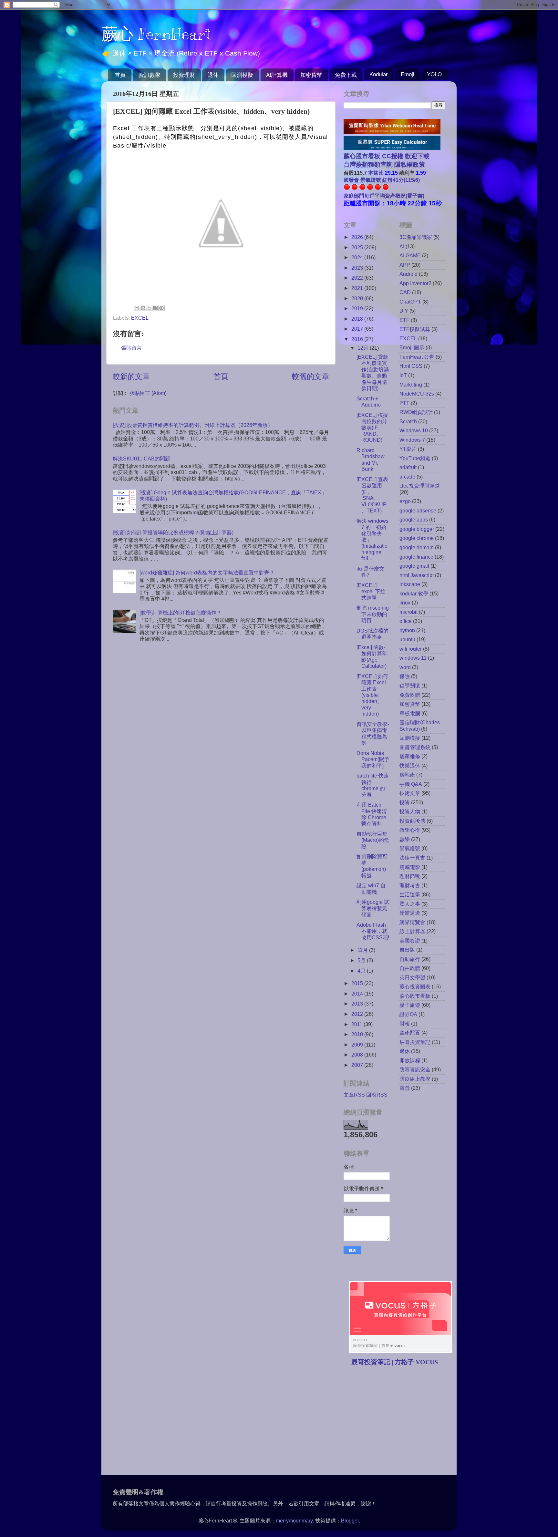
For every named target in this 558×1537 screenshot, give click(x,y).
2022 (357, 278)
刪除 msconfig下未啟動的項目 (372, 614)
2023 (357, 268)
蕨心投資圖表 (414, 986)
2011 (357, 1024)
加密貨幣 (311, 75)
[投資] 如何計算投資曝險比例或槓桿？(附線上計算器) (173, 532)
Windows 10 (413, 430)
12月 (363, 348)
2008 (357, 1054)
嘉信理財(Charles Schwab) (419, 725)
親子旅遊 (409, 1005)
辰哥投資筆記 (414, 1042)
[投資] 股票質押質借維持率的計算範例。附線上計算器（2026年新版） (193, 425)
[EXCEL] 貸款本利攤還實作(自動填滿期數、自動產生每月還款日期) (372, 372)
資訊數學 (149, 75)
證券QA (408, 1014)
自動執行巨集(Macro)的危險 (372, 840)
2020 (357, 298)
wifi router (410, 649)
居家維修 (409, 756)
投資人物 (409, 811)
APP (404, 265)
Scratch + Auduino (368, 401)
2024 (357, 257)
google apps (413, 519)
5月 (362, 960)
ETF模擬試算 (414, 329)
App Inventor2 (415, 283)
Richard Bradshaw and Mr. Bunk (370, 459)
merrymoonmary (294, 1520)
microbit (408, 612)
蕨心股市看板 (414, 996)
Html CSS (410, 366)
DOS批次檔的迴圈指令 (372, 634)
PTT (404, 403)
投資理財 (184, 75)
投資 (404, 802)
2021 (357, 288)
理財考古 (409, 885)
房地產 (407, 775)
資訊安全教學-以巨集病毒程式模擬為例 (372, 733)
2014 (357, 993)
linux (404, 602)
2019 (357, 308)
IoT (403, 375)
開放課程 (409, 1060)
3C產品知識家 (415, 237)
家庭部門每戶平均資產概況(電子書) (384, 196)
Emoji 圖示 (411, 347)
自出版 (407, 950)
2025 (357, 247)
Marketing (410, 384)
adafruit (408, 467)
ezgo (405, 501)
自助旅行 (409, 959)
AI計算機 (277, 75)
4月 (362, 971)
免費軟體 (409, 695)
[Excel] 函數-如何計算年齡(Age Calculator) (371, 656)
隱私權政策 (409, 164)
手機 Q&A (410, 784)
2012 (357, 1014)
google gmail (414, 566)
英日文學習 (412, 977)
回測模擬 (242, 75)
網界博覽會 (412, 922)
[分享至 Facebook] (155, 308)
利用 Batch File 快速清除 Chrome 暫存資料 (371, 814)
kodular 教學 (413, 593)
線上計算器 (412, 931)
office (405, 621)
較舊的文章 (310, 376)
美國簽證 (409, 941)
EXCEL (140, 318)
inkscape (409, 584)
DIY (403, 311)
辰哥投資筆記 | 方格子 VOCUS (394, 1362)
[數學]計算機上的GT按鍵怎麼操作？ (181, 612)
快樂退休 (409, 765)
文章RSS (354, 1095)
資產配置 (409, 1033)
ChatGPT (410, 301)
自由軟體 (409, 968)
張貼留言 (131, 348)
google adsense (417, 510)
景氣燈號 (409, 848)
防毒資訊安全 (414, 1069)
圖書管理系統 (414, 747)
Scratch (408, 421)
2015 (357, 983)
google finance (416, 557)
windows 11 (413, 658)
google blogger (416, 529)
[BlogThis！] (143, 308)
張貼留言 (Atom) (148, 393)
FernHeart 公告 (416, 357)
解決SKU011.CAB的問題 (141, 458)
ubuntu (407, 639)
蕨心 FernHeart (156, 34)
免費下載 (346, 75)
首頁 (120, 75)
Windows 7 (412, 440)
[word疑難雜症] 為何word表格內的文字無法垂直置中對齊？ (207, 572)
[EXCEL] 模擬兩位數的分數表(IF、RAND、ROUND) (372, 427)
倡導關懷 (409, 685)
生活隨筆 (409, 894)
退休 (213, 75)
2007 (357, 1065)
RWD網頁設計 (416, 412)
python (407, 630)
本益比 (376, 173)
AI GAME (410, 255)
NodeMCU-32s (416, 394)
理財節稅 (409, 876)
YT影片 (408, 449)
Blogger (350, 1520)
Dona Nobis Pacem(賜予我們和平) (372, 759)
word (405, 667)
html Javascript (416, 575)
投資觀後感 (412, 821)
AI (401, 246)
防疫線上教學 (414, 1079)
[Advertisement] (398, 1421)
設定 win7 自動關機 (371, 888)
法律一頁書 (412, 858)
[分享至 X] (149, 308)
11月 (363, 950)
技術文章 (409, 793)
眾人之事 (409, 904)
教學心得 (409, 830)
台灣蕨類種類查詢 (368, 164)
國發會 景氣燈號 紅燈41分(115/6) (382, 180)
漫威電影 (409, 867)
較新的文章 (131, 376)
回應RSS (377, 1095)
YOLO (434, 74)
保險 (404, 676)
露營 (404, 1088)
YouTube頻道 (414, 458)
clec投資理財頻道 (419, 486)
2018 (357, 319)
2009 (357, 1044)
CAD (405, 292)
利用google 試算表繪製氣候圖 (372, 908)
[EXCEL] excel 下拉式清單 (370, 591)
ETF (404, 320)
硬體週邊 (409, 913)
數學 (404, 839)
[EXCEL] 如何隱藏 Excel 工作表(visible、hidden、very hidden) (372, 695)
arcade (407, 477)
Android (408, 274)
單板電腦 (409, 713)
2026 (357, 237)
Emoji (407, 74)
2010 (357, 1034)
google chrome (416, 538)
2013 (357, 1003)
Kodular (378, 74)
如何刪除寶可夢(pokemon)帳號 (372, 865)
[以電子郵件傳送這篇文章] (137, 308)
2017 (357, 329)
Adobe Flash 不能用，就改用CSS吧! (372, 931)
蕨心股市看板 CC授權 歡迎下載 (386, 156)
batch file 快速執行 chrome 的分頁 (372, 785)
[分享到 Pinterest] (161, 308)
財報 (404, 1023)
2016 (357, 339)
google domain (416, 547)
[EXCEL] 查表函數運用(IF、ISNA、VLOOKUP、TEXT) (372, 494)
